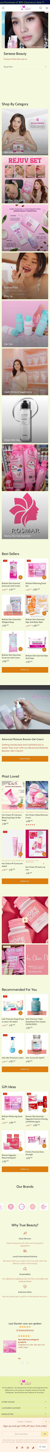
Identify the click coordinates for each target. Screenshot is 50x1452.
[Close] (46, 1421)
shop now (25, 61)
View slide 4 (32, 45)
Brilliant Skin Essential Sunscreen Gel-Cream (11, 561)
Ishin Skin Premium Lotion (13, 1034)
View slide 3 (25, 45)
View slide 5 (40, 45)
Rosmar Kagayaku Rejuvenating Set (9, 1132)
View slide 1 (10, 45)
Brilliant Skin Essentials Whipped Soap (11, 597)
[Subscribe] (46, 1398)
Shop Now (25, 735)
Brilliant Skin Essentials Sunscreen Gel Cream (11, 632)
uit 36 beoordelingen (25, 1306)
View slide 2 (18, 45)
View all (25, 646)
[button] (40, 8)
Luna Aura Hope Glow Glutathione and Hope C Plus (9, 942)
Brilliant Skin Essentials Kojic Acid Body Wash (35, 597)
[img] (25, 1303)
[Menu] (3, 8)
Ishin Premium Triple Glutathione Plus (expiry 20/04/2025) (36, 998)
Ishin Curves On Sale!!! (35, 1034)
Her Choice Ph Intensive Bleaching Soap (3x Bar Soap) (12, 794)
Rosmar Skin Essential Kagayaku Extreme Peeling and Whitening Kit (36, 1095)
